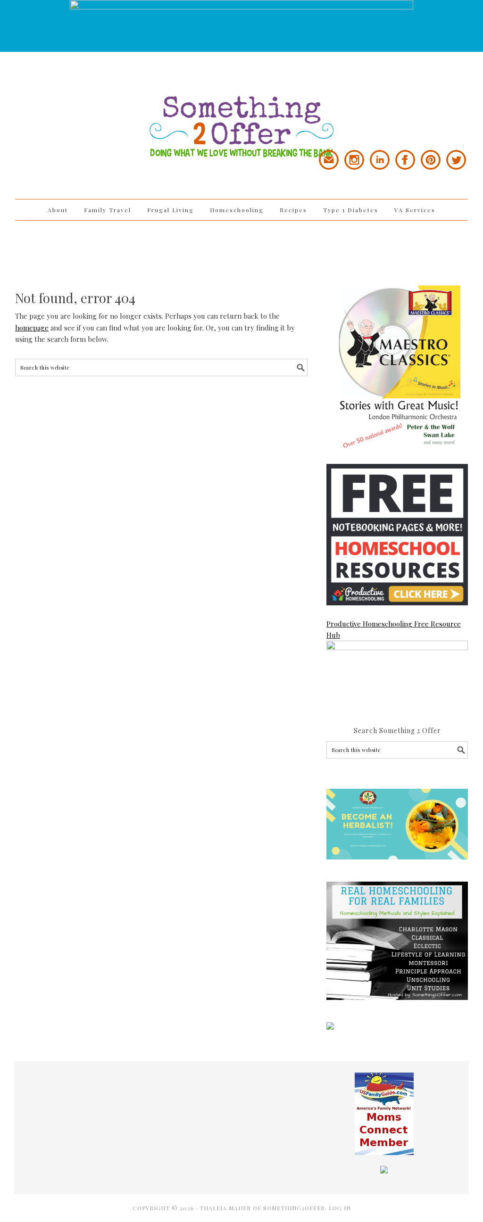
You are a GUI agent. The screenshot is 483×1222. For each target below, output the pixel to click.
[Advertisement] (241, 251)
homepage (32, 327)
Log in (340, 1208)
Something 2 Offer (100, 100)
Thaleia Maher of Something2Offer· (264, 1208)
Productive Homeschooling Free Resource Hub (393, 629)
